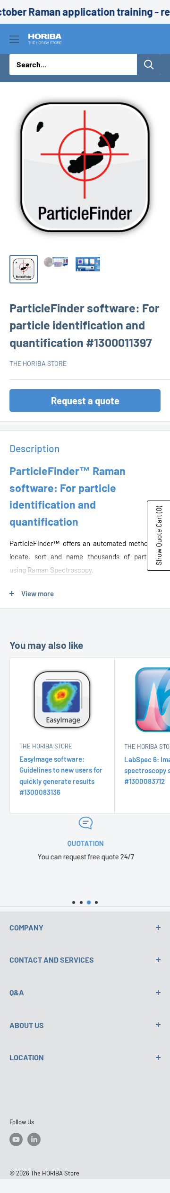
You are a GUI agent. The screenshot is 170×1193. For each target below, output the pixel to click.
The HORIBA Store (38, 363)
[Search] (149, 64)
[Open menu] (14, 39)
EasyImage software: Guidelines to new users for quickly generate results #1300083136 (60, 775)
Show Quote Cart (158, 535)
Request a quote (85, 400)
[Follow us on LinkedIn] (34, 1139)
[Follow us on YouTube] (16, 1139)
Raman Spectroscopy (59, 569)
